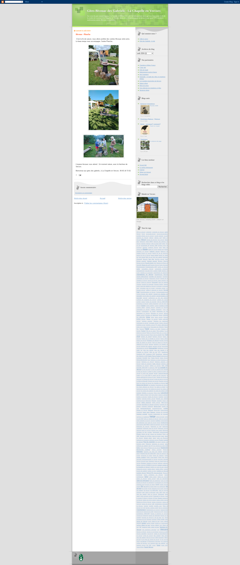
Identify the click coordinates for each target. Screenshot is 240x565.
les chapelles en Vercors (158, 383)
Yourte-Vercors (148, 547)
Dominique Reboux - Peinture (150, 119)
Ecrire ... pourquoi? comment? (150, 124)
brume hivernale (163, 265)
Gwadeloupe (159, 354)
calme (138, 269)
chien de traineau (163, 282)
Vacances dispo (144, 90)
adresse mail (158, 237)
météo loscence (146, 402)
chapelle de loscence (155, 276)
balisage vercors (155, 251)
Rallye (138, 447)
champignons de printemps (160, 272)
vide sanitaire (157, 535)
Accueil (102, 198)
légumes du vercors (153, 381)
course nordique (150, 305)
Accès (143, 234)
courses (157, 305)
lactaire (156, 373)
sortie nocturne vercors (146, 496)
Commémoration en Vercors (148, 292)
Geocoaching (153, 348)
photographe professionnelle (160, 432)
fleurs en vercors (145, 334)
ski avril (146, 486)
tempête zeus (158, 506)
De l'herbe (153, 311)
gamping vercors (157, 346)
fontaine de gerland (146, 336)
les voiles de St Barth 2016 (161, 390)
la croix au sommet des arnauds (159, 369)
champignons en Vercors (145, 274)
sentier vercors (164, 484)
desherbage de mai (162, 311)
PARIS (148, 424)
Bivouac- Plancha (163, 261)
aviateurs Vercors (153, 247)
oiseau (158, 422)
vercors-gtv (150, 533)
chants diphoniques (142, 276)
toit (142, 507)
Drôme (148, 317)
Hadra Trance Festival (154, 356)
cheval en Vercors (146, 282)
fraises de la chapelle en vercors (151, 338)
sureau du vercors (146, 504)
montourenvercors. (157, 408)
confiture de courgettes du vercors (146, 299)
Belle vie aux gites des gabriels (154, 257)
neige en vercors (163, 418)
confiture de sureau (162, 299)
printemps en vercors (158, 444)
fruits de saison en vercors (144, 342)
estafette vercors (150, 325)
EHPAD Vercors (141, 319)
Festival (143, 331)
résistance (151, 461)
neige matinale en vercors (143, 420)
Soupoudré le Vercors (159, 496)
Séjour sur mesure (145, 172)
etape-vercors (146, 327)
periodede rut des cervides (144, 432)
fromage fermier (163, 340)
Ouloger (142, 170)
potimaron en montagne (143, 440)
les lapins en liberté (160, 387)
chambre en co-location (146, 272)
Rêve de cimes (144, 85)
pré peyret (158, 442)
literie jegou (157, 393)
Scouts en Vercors (141, 482)
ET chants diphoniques (162, 325)
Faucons (142, 329)
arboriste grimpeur (146, 243)
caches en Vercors (163, 267)
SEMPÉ (157, 484)
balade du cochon (152, 249)
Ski (142, 486)
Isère (149, 360)
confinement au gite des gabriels (158, 298)
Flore (163, 334)
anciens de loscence (151, 239)
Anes (166, 239)
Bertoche (145, 259)
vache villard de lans (154, 521)
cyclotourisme (145, 311)
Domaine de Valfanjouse (151, 315)
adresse (151, 237)
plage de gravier (156, 436)
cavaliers (155, 270)
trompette (154, 519)
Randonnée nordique (143, 449)
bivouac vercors (152, 261)
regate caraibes (141, 457)
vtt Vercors (143, 541)
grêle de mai (153, 352)
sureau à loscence (157, 502)
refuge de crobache (158, 455)
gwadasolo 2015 (141, 354)
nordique (157, 420)
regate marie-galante (151, 457)
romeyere (143, 465)
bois (155, 263)
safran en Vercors (142, 478)
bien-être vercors (159, 259)
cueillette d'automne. (156, 309)
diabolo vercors (141, 315)
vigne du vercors (150, 537)
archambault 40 (145, 245)
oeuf (146, 422)
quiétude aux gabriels (142, 445)
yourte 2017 (164, 545)
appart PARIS (149, 241)
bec (137, 257)
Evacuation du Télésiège (157, 327)
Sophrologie (161, 494)
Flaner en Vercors (151, 332)
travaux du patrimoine (154, 515)
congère (139, 301)
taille (153, 504)
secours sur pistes (150, 484)
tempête (151, 506)
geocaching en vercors (142, 348)
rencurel (143, 461)
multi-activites (164, 410)
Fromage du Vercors (153, 340)
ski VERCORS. (154, 490)
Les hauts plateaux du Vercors (145, 387)
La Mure (149, 371)
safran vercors (152, 478)
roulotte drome (151, 469)
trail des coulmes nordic (152, 507)
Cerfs (159, 270)
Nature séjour (144, 83)
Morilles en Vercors (142, 410)
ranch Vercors (144, 447)
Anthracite (142, 241)
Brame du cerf (146, 265)
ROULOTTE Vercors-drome (154, 473)
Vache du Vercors (142, 521)
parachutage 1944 (141, 424)
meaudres (159, 400)
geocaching (165, 346)
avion (160, 247)
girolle (138, 350)
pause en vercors (146, 430)
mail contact (154, 394)
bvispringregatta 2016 (151, 267)
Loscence (164, 393)
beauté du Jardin (163, 255)
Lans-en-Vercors (163, 373)
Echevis (166, 317)
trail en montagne (163, 507)
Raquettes (140, 451)
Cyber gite (143, 67)
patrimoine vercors (163, 428)
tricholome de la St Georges (144, 519)
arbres (163, 243)
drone (152, 317)
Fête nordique (160, 331)
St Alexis (144, 498)
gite (141, 350)
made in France (144, 394)
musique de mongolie (162, 412)
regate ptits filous (163, 457)
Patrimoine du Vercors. (143, 426)
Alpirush (143, 239)
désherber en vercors (157, 313)
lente (138, 383)
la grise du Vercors (142, 371)
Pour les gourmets (149, 442)
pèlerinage (165, 430)
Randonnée (164, 447)
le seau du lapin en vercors (161, 379)
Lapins (138, 375)
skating (138, 486)
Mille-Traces (164, 402)
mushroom (139, 412)
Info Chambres (144, 74)
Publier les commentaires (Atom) (96, 203)
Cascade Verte (149, 270)
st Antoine (150, 498)
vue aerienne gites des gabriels (156, 543)
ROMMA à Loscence (151, 465)
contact (143, 301)
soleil (143, 492)
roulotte (160, 465)
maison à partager (163, 394)
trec (163, 517)
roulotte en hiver (152, 471)
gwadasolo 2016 (150, 354)
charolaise (165, 276)
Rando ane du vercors (154, 447)
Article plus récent (80, 198)
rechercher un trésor (146, 455)
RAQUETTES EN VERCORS (148, 453)
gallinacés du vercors (142, 344)
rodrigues (160, 463)
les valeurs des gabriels (147, 390)
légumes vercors (163, 381)
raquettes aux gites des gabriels (153, 451)
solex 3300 (159, 492)
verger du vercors (148, 535)
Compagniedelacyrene (162, 292)
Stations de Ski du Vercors (144, 502)
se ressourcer (150, 482)
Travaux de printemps (142, 515)
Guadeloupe (165, 352)
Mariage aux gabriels (162, 398)
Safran (146, 476)
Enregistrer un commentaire (83, 193)
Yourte (158, 545)
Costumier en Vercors (142, 303)
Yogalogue (144, 139)
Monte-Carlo (157, 406)
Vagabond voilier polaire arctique (150, 527)
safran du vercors (163, 476)
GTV (159, 352)
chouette (139, 284)
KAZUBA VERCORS (142, 367)
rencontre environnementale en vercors (147, 459)
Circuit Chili (143, 165)
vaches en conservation (161, 523)
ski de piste (145, 488)
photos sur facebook (156, 434)
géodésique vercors (163, 348)
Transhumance (141, 509)
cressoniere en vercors (143, 309)
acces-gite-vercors (151, 234)
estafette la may (141, 325)
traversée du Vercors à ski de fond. (152, 517)
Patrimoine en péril (156, 426)
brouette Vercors (154, 265)
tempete (146, 506)
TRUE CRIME (160, 519)
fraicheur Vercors (157, 336)
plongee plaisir (148, 438)
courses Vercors (150, 307)
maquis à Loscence (142, 396)
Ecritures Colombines (147, 104)
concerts (145, 298)
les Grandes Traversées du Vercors (158, 385)
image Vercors (164, 358)
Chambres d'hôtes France (148, 65)
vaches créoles (150, 523)
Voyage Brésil (144, 174)
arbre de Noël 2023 (156, 243)
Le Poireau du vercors (147, 379)
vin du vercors (164, 539)
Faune (147, 329)
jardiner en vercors (155, 365)
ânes (138, 241)
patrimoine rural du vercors (150, 428)
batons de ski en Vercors (143, 255)
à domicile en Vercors (158, 232)
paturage (139, 430)
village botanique (159, 537)
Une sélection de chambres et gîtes (150, 88)
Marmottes (148, 400)
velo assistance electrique (149, 529)
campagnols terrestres (161, 269)
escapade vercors (154, 323)
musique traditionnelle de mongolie (158, 414)
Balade (145, 249)
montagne (156, 404)
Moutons (150, 410)
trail (144, 507)
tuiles (166, 519)
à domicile (148, 232)
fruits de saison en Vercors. (160, 342)
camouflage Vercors (147, 269)
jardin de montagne (146, 363)
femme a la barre (155, 329)
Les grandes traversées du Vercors (150, 81)
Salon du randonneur (155, 480)
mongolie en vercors (147, 404)
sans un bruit (164, 480)
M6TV (138, 394)
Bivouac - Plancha (83, 34)
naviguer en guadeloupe (143, 416)
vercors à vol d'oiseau (152, 531)
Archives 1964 (153, 245)
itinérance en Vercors (148, 361)
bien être (151, 259)
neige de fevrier (160, 416)
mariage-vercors (141, 400)
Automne (145, 247)
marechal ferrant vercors (148, 398)
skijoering (139, 492)
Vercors (164, 529)
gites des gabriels (148, 350)
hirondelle (144, 358)
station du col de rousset (149, 500)
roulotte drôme (159, 469)
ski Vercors (147, 490)
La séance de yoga (155, 141)
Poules (161, 440)
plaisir (162, 436)
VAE (140, 527)
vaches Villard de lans (143, 525)
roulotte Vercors (141, 473)
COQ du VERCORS (162, 301)
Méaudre (154, 400)
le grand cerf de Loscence (158, 375)
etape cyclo (140, 327)
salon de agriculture (162, 478)
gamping (151, 344)
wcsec (154, 545)
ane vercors (161, 239)
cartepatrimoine (141, 270)
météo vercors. (156, 402)
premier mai (164, 442)
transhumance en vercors (153, 509)
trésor (166, 517)
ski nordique (140, 490)
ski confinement (161, 486)
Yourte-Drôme (140, 547)
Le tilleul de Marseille (142, 381)
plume (154, 438)
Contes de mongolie (151, 301)
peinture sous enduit (156, 430)
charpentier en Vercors (143, 278)
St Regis (155, 498)
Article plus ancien (125, 198)
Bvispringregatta (141, 267)
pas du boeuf (164, 424)
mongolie (139, 404)
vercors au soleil (163, 531)
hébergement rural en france (148, 72)
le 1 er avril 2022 (146, 375)
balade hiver (161, 249)
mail (150, 394)
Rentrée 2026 (154, 105)
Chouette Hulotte (158, 284)
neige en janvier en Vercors (151, 418)
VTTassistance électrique (153, 541)
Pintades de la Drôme (146, 436)
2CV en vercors (141, 232)
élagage (148, 319)
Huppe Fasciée (155, 358)
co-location (159, 286)
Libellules (139, 393)
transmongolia (164, 509)
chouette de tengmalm (148, 284)
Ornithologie (164, 422)
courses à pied (163, 305)
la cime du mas (146, 369)
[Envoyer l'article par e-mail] (80, 175)
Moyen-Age (157, 410)
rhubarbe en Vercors (151, 463)
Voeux (138, 541)
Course (143, 305)
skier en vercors (163, 490)
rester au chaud (159, 461)
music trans (146, 412)
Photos (139, 434)
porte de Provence (162, 438)
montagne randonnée (147, 406)
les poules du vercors (154, 389)
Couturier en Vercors (162, 307)
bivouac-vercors (141, 263)
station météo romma (162, 500)
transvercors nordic (149, 511)
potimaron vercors (154, 440)
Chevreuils (155, 282)
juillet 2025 (165, 365)
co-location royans (160, 288)
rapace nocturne (157, 449)
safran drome (153, 476)
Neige (153, 416)
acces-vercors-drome (162, 234)
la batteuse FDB (152, 367)
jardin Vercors (156, 363)
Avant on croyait (155, 126)
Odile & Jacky (144, 39)
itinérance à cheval (155, 360)
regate (166, 455)
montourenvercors (145, 408)
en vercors (155, 319)
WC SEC (149, 545)
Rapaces (165, 449)
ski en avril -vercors (162, 488)
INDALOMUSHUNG (142, 360)
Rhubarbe (143, 463)
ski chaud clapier (152, 486)
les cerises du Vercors (145, 383)
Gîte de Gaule (144, 70)
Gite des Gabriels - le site (147, 41)
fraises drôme (164, 338)
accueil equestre (158, 236)
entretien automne (147, 321)
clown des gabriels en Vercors (148, 286)
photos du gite (146, 434)
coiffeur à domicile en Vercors (154, 290)
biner (166, 259)
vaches (144, 523)
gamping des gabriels (146, 346)
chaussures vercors (154, 278)
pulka (166, 444)
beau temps (154, 255)
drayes (160, 315)
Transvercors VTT (158, 511)
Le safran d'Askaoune (146, 167)
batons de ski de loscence (160, 253)
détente (166, 313)
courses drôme (141, 307)
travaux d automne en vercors (159, 513)
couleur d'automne (153, 303)
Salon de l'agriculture (143, 480)
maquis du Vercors (153, 396)
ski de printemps (152, 488)
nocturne (152, 420)
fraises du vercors (141, 340)
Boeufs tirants (149, 263)
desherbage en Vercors (143, 313)
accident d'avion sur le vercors (145, 236)
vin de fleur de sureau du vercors (150, 539)
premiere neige (141, 444)
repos (147, 461)
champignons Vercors (161, 274)
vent (158, 529)
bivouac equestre (141, 261)
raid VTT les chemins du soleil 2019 (158, 445)
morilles (166, 408)
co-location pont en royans (147, 288)
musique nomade (142, 414)
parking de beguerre (155, 424)
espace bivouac (163, 323)
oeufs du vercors (152, 422)
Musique (152, 412)
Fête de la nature (151, 331)
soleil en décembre (150, 492)
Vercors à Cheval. (141, 531)
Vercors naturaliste (142, 533)
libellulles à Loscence (147, 393)
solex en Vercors (152, 494)
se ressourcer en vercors (161, 482)
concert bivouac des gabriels (145, 294)
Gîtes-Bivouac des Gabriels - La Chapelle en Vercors (123, 11)
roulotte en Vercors (162, 471)
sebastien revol (141, 484)
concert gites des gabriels (149, 296)
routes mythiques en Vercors (153, 474)
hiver (149, 358)
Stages (160, 498)
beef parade (142, 257)
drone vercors (159, 317)
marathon (160, 396)
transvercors (140, 511)
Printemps (148, 444)
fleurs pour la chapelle (156, 334)
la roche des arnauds (147, 373)
